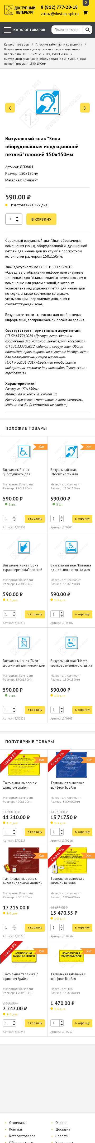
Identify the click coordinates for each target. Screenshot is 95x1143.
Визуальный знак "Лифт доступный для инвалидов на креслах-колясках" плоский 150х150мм (24, 668)
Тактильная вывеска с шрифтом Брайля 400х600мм (20, 787)
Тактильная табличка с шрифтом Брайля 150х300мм (20, 978)
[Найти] (87, 29)
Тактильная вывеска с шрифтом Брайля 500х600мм (67, 787)
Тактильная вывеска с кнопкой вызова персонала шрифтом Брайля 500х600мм (67, 885)
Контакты (16, 1129)
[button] (14, 517)
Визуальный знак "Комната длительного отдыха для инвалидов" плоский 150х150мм (70, 572)
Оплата (60, 1122)
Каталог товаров (16, 44)
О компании (18, 1122)
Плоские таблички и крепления (58, 44)
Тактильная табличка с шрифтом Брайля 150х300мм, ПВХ (68, 978)
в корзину (41, 219)
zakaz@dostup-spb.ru (60, 13)
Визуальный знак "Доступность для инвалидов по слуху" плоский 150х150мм (66, 476)
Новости (61, 1136)
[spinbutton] (9, 518)
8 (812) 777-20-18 (59, 7)
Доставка (62, 1129)
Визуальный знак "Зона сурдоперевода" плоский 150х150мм (22, 570)
